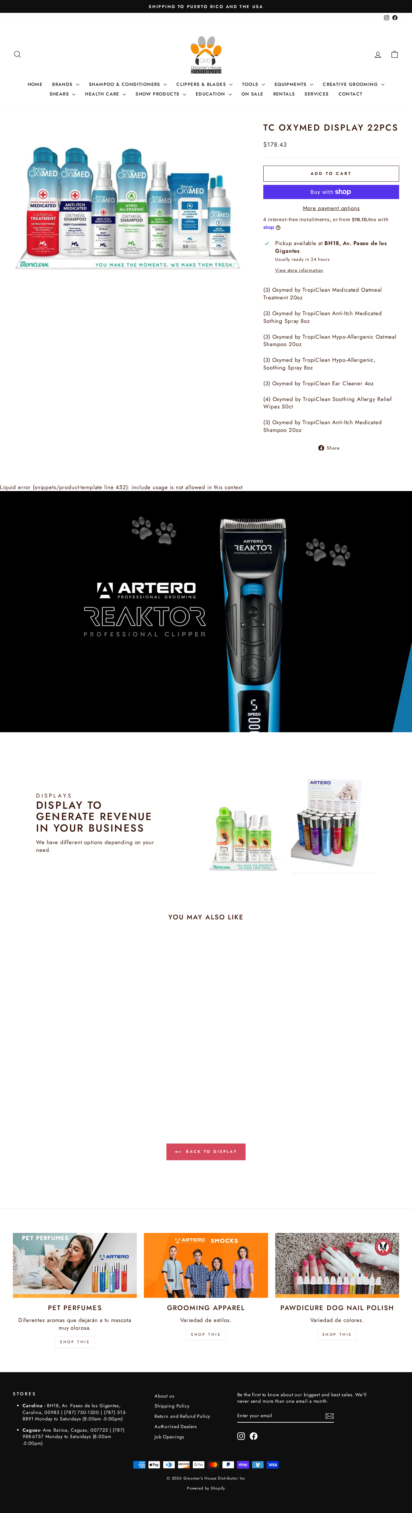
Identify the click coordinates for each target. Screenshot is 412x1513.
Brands (63, 84)
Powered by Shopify (206, 1488)
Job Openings (169, 1437)
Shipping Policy (172, 1406)
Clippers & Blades (202, 84)
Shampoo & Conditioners (125, 84)
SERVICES (316, 94)
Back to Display (211, 1151)
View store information (299, 270)
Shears (60, 94)
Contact (351, 94)
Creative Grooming (351, 84)
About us (164, 1396)
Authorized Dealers (175, 1426)
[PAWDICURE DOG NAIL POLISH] (337, 1265)
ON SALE (252, 94)
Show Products (158, 94)
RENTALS (284, 94)
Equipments (291, 84)
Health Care (103, 94)
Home (35, 84)
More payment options (331, 208)
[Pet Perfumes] (75, 1265)
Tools (251, 84)
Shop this (337, 1334)
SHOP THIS (75, 1342)
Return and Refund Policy (182, 1416)
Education (211, 94)
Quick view (58, 1066)
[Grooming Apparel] (206, 1265)
